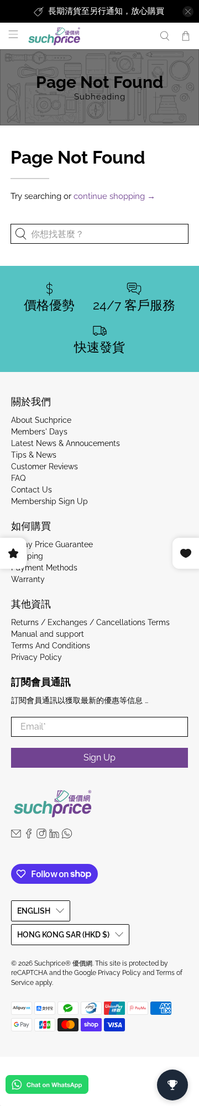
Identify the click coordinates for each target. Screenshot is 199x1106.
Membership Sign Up (49, 501)
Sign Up (99, 757)
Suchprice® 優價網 (63, 963)
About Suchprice (41, 420)
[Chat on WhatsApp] (47, 1086)
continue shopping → (114, 196)
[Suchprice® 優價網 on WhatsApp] (67, 835)
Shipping (27, 556)
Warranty (28, 579)
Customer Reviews (44, 466)
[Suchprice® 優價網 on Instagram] (41, 835)
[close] (187, 11)
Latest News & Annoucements (65, 443)
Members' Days (39, 431)
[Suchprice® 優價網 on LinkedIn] (54, 835)
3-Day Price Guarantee (52, 544)
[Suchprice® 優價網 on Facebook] (29, 835)
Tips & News (33, 454)
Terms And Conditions (50, 645)
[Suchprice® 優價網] (88, 36)
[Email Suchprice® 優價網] (16, 835)
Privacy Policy (36, 657)
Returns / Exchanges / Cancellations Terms (90, 622)
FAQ (18, 478)
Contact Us (31, 489)
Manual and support (47, 634)
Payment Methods (44, 567)
